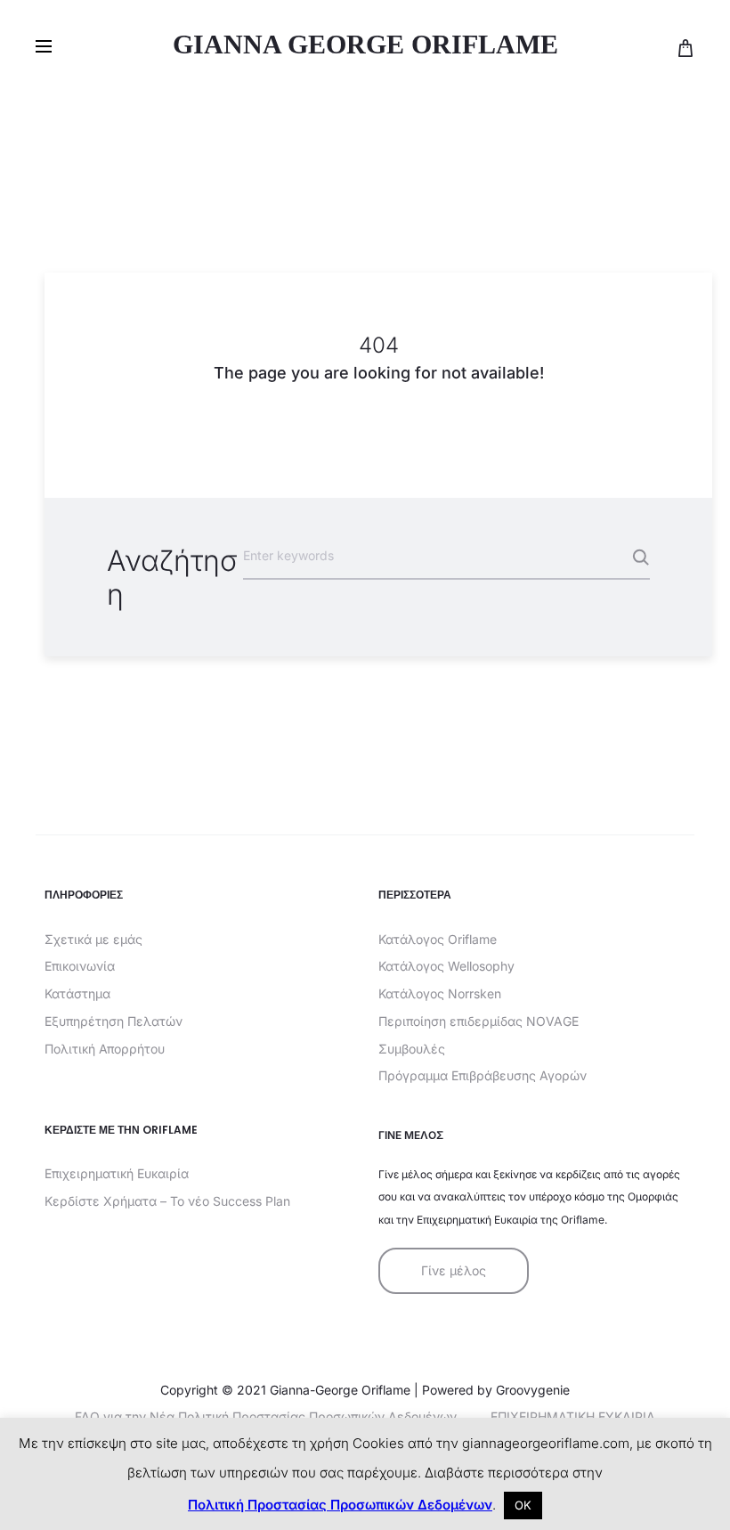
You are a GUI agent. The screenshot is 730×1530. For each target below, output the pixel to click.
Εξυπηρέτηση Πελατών (113, 1021)
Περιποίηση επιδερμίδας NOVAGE (478, 1021)
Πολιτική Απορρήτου (105, 1048)
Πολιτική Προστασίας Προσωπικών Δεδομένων (340, 1504)
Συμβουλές (411, 1048)
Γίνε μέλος (453, 1270)
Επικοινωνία (80, 965)
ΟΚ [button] (523, 1505)
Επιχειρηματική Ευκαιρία (117, 1173)
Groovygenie (533, 1389)
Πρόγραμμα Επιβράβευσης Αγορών (482, 1075)
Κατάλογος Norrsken (439, 993)
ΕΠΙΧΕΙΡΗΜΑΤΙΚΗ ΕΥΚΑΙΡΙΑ (573, 1416)
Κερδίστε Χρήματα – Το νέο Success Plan (167, 1201)
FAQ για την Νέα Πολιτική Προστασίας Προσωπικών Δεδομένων (266, 1416)
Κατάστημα (77, 993)
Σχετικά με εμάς (93, 939)
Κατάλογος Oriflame (437, 939)
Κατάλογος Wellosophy (446, 965)
